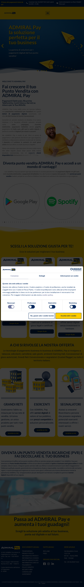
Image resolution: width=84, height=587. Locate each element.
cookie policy (47, 295)
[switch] (32, 307)
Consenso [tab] (14, 276)
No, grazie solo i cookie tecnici (42, 316)
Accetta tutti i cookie (68, 316)
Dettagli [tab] (42, 276)
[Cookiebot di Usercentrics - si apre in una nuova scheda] (71, 269)
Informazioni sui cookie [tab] (69, 276)
